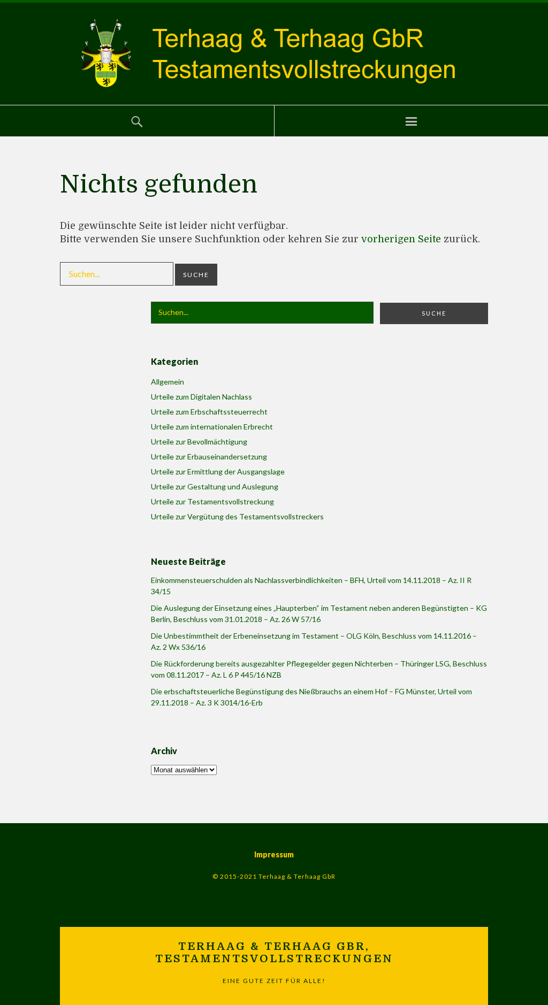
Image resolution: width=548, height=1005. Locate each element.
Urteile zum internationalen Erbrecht (212, 426)
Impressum (274, 854)
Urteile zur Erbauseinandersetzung (209, 456)
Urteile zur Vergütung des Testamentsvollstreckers (237, 516)
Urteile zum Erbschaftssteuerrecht (209, 411)
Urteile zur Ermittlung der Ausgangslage (218, 471)
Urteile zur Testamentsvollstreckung (212, 501)
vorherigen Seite (401, 239)
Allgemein (167, 381)
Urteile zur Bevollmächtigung (199, 441)
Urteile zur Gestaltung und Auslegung (214, 486)
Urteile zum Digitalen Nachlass (201, 396)
